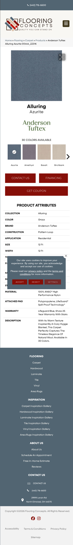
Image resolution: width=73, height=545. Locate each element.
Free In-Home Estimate (36, 461)
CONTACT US (39, 484)
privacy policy (35, 271)
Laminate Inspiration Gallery (36, 417)
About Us (36, 449)
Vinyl (36, 386)
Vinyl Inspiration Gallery (36, 429)
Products (40, 41)
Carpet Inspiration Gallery (36, 406)
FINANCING (53, 178)
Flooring (18, 41)
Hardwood (36, 368)
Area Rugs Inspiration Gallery (36, 435)
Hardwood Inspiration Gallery (36, 412)
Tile (37, 380)
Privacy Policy (58, 529)
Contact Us (20, 178)
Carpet (29, 41)
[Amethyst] (29, 152)
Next (67, 151)
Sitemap (35, 537)
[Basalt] (44, 152)
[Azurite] (14, 152)
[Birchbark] (59, 152)
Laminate (36, 374)
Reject (36, 282)
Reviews (36, 467)
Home (8, 41)
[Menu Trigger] (66, 23)
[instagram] (38, 518)
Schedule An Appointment (36, 455)
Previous (5, 151)
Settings (53, 282)
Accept (20, 282)
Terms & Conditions (35, 529)
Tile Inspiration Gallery (36, 423)
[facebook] (33, 518)
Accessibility (12, 529)
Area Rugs (36, 391)
